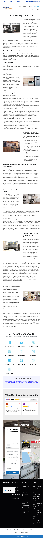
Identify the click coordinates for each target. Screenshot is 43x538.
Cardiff (34, 504)
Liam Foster (11, 403)
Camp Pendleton (34, 487)
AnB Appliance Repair (24, 532)
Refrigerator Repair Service (25, 503)
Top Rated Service (10, 490)
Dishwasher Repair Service (25, 487)
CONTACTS (37, 9)
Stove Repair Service (25, 505)
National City (34, 522)
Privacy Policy (17, 529)
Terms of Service (10, 529)
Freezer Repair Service (26, 492)
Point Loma (39, 492)
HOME (20, 6)
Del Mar (34, 492)
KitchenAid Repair (19, 381)
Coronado (34, 490)
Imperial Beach (34, 501)
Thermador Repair (19, 384)
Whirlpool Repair (27, 384)
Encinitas (34, 496)
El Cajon (34, 494)
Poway (38, 494)
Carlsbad (34, 33)
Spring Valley (38, 523)
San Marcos (39, 512)
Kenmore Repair (20, 382)
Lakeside (34, 516)
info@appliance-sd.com (28, 1)
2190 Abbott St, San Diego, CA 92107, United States (16, 498)
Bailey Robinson (29, 403)
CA (37, 33)
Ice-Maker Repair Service (25, 495)
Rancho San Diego (39, 506)
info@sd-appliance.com (16, 494)
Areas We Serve (24, 529)
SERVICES (24, 6)
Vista (38, 525)
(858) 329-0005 (8, 1)
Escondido (34, 498)
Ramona (38, 496)
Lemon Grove (34, 519)
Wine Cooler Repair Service (25, 512)
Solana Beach (38, 520)
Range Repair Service (26, 499)
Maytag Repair (31, 382)
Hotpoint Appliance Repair (10, 381)
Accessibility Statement (32, 529)
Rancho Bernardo (38, 499)
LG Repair (26, 382)
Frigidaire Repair (33, 381)
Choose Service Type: (10, 447)
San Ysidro (39, 514)
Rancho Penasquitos (39, 503)
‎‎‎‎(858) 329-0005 (22, 537)
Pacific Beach (38, 489)
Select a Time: (8, 442)
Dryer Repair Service (25, 490)
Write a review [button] (33, 399)
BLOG (32, 9)
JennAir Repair (13, 382)
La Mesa (34, 514)
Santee (38, 516)
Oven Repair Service (25, 497)
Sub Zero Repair (26, 381)
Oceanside (39, 486)
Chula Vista (34, 509)
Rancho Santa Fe (38, 510)
